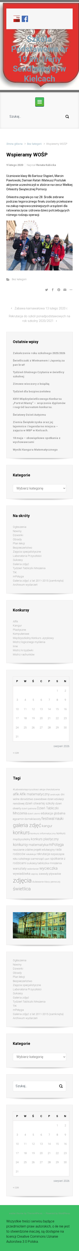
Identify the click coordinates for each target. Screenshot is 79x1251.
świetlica (22, 888)
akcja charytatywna (50, 789)
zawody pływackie (50, 873)
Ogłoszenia (19, 526)
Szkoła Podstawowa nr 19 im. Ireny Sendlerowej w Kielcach (39, 59)
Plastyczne (19, 629)
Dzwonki (18, 535)
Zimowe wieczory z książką (31, 383)
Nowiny (17, 531)
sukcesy (32, 863)
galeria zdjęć (27, 825)
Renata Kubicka (46, 165)
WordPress (64, 1213)
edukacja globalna (53, 813)
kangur (47, 826)
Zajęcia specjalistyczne (27, 551)
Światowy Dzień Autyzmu (29, 414)
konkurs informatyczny (43, 833)
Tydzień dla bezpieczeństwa (32, 391)
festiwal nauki (52, 819)
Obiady (17, 539)
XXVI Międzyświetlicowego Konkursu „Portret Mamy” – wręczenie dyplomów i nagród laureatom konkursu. (39, 403)
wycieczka (48, 868)
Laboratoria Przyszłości (27, 555)
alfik (16, 794)
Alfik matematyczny (35, 794)
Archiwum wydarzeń (25, 584)
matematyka (38, 845)
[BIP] (16, 19)
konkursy (20, 844)
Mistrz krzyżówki (23, 650)
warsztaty (20, 868)
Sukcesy (18, 559)
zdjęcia (22, 880)
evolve (12, 1213)
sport (47, 859)
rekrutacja (43, 854)
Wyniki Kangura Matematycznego (35, 449)
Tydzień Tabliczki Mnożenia (29, 568)
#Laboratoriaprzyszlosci (26, 789)
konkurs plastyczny (45, 839)
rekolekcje (31, 854)
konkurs (21, 833)
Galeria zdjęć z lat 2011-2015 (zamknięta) (38, 580)
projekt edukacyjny (44, 849)
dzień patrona (29, 808)
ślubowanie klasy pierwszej (46, 881)
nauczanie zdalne (23, 849)
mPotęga (18, 576)
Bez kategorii (34, 143)
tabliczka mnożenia (49, 863)
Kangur (17, 625)
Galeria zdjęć (21, 564)
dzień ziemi (34, 813)
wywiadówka (21, 874)
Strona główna (14, 143)
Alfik (15, 621)
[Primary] (39, 101)
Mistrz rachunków (24, 654)
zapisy (34, 873)
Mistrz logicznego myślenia (29, 642)
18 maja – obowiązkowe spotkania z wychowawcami (36, 440)
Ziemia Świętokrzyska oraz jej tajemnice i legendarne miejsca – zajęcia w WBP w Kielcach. (35, 426)
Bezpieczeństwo (22, 547)
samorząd (37, 858)
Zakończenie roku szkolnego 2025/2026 (39, 353)
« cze (16, 752)
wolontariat (33, 869)
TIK (15, 572)
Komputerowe (21, 633)
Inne (15, 646)
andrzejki (55, 794)
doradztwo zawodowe (33, 799)
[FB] (25, 19)
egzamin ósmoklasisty (27, 819)
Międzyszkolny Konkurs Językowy (33, 638)
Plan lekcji (19, 543)
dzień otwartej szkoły (40, 803)
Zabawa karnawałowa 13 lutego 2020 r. (41, 308)
